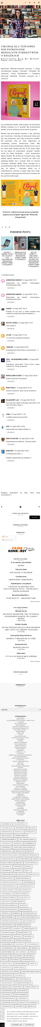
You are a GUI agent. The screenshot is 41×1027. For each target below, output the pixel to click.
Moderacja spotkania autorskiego (20, 755)
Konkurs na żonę (6, 878)
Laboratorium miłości (25, 886)
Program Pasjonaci (20, 772)
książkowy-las (12, 400)
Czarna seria (5, 843)
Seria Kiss (34, 948)
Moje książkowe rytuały (20, 758)
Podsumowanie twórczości (21, 766)
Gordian (35, 858)
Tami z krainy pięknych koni (30, 971)
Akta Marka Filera (19, 824)
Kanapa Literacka (20, 747)
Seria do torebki (6, 952)
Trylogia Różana (23, 979)
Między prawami (17, 901)
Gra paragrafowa (20, 744)
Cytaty (20, 734)
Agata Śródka (6, 824)
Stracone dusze (27, 959)
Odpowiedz (11, 288)
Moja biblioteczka (20, 756)
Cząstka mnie (21, 576)
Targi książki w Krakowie (20, 792)
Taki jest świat (21, 569)
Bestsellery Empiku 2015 (20, 728)
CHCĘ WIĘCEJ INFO (17, 1024)
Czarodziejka (29, 843)
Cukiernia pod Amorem (8, 839)
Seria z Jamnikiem (21, 952)
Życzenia (21, 814)
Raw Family (27, 936)
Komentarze (8, 540)
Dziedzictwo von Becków (29, 855)
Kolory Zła (21, 874)
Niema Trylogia (24, 909)
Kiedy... (27, 870)
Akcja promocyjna (20, 723)
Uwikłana (4, 986)
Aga (7, 426)
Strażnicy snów (6, 963)
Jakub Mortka (6, 866)
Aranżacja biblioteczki (20, 726)
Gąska (8, 308)
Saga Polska (19, 944)
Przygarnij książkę (20, 773)
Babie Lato (31, 827)
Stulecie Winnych (20, 963)
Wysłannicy (19, 1006)
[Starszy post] (39, 507)
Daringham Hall (6, 851)
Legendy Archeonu (22, 889)
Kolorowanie (20, 748)
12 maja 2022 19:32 (19, 335)
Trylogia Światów (7, 983)
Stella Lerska (14, 959)
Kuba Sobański (28, 882)
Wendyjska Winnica (30, 986)
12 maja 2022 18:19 (19, 308)
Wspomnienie (20, 802)
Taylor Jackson (6, 975)
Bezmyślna (18, 831)
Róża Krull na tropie (22, 940)
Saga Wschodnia (31, 944)
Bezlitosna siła (6, 831)
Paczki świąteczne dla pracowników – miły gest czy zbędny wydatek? (21, 628)
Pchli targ (20, 764)
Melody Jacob (21, 611)
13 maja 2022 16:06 (17, 426)
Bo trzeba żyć (30, 831)
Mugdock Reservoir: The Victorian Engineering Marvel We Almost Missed (21, 616)
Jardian (9, 347)
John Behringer (6, 870)
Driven (29, 851)
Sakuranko (21, 653)
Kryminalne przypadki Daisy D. (10, 882)
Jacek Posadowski (30, 862)
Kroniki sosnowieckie (22, 878)
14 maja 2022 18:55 (21, 451)
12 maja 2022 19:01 (25, 323)
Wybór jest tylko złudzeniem (27, 1002)
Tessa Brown (18, 975)
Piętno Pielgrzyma (7, 924)
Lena (8, 414)
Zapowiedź (18, 60)
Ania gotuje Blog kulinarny (21, 635)
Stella (4, 959)
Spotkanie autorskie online (20, 791)
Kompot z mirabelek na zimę (21, 638)
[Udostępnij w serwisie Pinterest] (9, 227)
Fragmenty (20, 739)
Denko (21, 565)
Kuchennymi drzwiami (8, 886)
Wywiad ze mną (20, 805)
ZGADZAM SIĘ (29, 1024)
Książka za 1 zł (21, 751)
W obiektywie (20, 795)
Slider (11, 60)
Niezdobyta (5, 913)
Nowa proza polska (28, 913)
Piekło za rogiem (27, 920)
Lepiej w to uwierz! (20, 893)
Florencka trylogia (7, 858)
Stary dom (29, 955)
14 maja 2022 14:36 (26, 438)
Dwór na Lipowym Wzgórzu (9, 855)
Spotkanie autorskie (20, 789)
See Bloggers (20, 786)
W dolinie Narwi (16, 986)
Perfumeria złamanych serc (10, 920)
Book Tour (20, 733)
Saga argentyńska (7, 948)
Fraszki (20, 740)
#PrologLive (20, 718)
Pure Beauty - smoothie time (21, 598)
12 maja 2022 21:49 (24, 388)
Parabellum (33, 917)
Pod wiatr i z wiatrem (21, 572)
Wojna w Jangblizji (20, 994)
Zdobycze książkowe (20, 810)
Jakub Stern (17, 866)
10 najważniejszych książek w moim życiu (20, 720)
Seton (31, 952)
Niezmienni (16, 913)
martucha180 (12, 438)
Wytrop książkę (20, 803)
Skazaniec (5, 955)
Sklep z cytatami (20, 788)
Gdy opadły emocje (23, 858)
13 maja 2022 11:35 (18, 414)
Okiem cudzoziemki (7, 917)
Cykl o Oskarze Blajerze (26, 839)
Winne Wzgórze (6, 994)
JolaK (8, 335)
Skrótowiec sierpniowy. (21, 579)
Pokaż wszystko (35, 601)
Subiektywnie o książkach (21, 583)
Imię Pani (18, 862)
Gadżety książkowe (20, 742)
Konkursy (20, 750)
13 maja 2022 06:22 (27, 400)
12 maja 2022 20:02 (21, 347)
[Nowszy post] (1, 507)
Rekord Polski (20, 781)
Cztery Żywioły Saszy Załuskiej (23, 847)
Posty (6, 536)
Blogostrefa (20, 731)
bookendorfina (21, 644)
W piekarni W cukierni (20, 797)
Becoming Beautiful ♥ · (21, 595)
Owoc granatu (21, 917)
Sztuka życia (5, 967)
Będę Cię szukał (6, 835)
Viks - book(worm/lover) (17, 359)
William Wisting (21, 990)
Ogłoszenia (20, 759)
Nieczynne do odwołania (9, 909)
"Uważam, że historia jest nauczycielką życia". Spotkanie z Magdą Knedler (21, 588)
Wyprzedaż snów (6, 1006)
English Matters (20, 736)
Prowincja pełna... (23, 932)
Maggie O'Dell (23, 897)
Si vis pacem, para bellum (21, 562)
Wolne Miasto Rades (7, 998)
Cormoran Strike (20, 835)
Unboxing (20, 794)
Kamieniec (18, 870)
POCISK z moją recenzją (20, 761)
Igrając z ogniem (6, 862)
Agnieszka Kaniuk (14, 280)
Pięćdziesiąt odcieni (22, 924)
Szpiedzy (32, 963)
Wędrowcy (30, 1006)
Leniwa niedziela (6, 893)
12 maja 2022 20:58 (29, 375)
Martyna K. (11, 388)
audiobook (20, 811)
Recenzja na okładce (20, 778)
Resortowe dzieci (7, 940)
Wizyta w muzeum (20, 800)
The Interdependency (8, 979)
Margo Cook (5, 901)
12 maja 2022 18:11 (29, 280)
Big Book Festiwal (20, 729)
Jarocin (27, 866)
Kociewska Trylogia (7, 874)
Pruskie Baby (5, 936)
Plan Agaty (5, 928)
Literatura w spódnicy (8, 897)
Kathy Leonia (12, 323)
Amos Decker (19, 827)
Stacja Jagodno (16, 955)
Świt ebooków (20, 813)
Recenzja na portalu (20, 780)
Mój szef (22, 905)
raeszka (9, 451)
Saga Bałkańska (6, 944)
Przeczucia (17, 936)
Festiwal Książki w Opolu (20, 737)
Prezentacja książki (20, 770)
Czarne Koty (17, 843)
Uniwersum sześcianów (23, 983)
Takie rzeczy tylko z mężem (10, 971)
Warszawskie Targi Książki (20, 799)
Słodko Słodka (21, 624)
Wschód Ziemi (21, 998)
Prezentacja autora (20, 769)
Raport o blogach (20, 775)
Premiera (4, 60)
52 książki (20, 722)
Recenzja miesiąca (20, 777)
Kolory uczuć (32, 874)
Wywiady (20, 806)
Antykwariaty (20, 725)
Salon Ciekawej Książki (20, 784)
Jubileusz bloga (20, 745)
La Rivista (20, 753)
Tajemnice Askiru (18, 967)
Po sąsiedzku (16, 928)
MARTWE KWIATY (21, 647)
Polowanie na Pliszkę (8, 932)
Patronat (36, 59)
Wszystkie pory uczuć (8, 1002)
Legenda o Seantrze (7, 889)
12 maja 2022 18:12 (29, 294)
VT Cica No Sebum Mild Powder (21, 656)
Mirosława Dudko (14, 375)
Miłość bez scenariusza (9, 905)
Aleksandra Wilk (7, 827)
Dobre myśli (19, 851)
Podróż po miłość (29, 928)
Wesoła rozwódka (7, 990)
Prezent (20, 767)
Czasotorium (5, 847)
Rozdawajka (20, 783)
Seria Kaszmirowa (22, 948)
